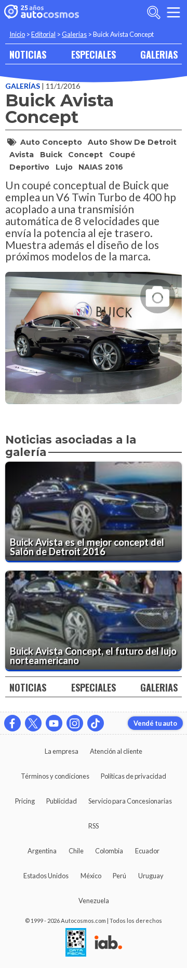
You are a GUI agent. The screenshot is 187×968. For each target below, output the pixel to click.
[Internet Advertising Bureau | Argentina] (108, 943)
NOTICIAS (27, 54)
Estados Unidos (46, 876)
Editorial (43, 34)
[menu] (173, 12)
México (91, 876)
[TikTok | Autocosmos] (95, 723)
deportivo (29, 167)
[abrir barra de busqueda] (154, 12)
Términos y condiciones (55, 776)
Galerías (23, 85)
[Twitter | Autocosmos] (33, 723)
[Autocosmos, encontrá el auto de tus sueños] (41, 12)
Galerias (74, 34)
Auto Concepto (51, 142)
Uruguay (151, 876)
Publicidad (61, 801)
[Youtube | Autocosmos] (54, 723)
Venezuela (93, 900)
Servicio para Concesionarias (130, 801)
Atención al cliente (116, 751)
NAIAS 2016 (100, 167)
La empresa (61, 751)
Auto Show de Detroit (132, 142)
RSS (93, 826)
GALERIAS (159, 54)
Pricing (25, 801)
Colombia (109, 851)
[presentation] (93, 328)
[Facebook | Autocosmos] (12, 723)
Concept (85, 154)
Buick (51, 154)
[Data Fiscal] (75, 943)
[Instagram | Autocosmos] (74, 723)
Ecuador (147, 851)
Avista (21, 154)
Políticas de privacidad (133, 776)
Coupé (122, 154)
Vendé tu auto (155, 723)
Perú (119, 876)
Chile (76, 851)
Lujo (64, 167)
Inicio (17, 34)
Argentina (42, 851)
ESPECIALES (93, 54)
